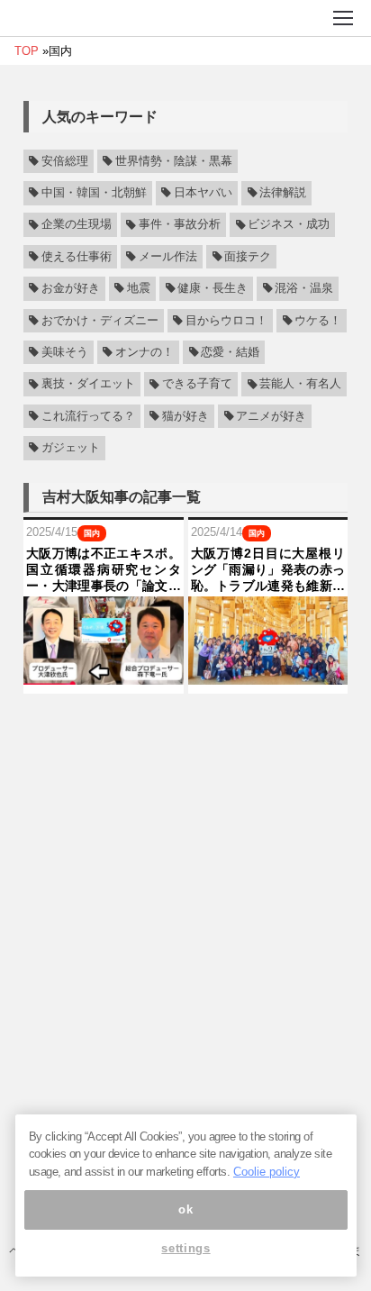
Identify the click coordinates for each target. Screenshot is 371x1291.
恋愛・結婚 (230, 352)
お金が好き (70, 288)
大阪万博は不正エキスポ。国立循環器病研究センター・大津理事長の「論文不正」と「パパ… (103, 570)
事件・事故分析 (180, 225)
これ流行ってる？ (88, 416)
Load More (185, 726)
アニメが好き (271, 416)
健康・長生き (212, 288)
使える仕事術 (76, 256)
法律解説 (282, 192)
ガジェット (70, 447)
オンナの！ (144, 352)
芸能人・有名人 (300, 384)
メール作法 (168, 256)
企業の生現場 (76, 225)
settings (185, 1248)
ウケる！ (317, 320)
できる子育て (197, 384)
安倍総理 (64, 161)
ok (185, 1209)
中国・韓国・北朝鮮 (94, 192)
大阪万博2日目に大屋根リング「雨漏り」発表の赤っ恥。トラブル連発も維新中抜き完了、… (268, 570)
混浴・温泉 (304, 288)
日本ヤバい (203, 192)
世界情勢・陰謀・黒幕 (173, 161)
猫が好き (185, 416)
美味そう (64, 352)
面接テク (247, 256)
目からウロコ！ (226, 320)
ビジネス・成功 (289, 225)
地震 (138, 288)
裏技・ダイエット (88, 384)
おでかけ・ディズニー (99, 320)
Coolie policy (266, 1171)
